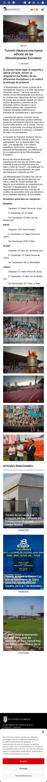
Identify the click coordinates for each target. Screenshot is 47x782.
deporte (23, 46)
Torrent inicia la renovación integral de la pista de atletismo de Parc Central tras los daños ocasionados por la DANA (23, 641)
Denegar (23, 768)
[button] (43, 732)
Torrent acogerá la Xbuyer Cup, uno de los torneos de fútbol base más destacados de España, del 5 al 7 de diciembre (23, 581)
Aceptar (23, 761)
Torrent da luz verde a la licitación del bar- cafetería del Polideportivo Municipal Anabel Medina (23, 519)
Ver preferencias (23, 775)
